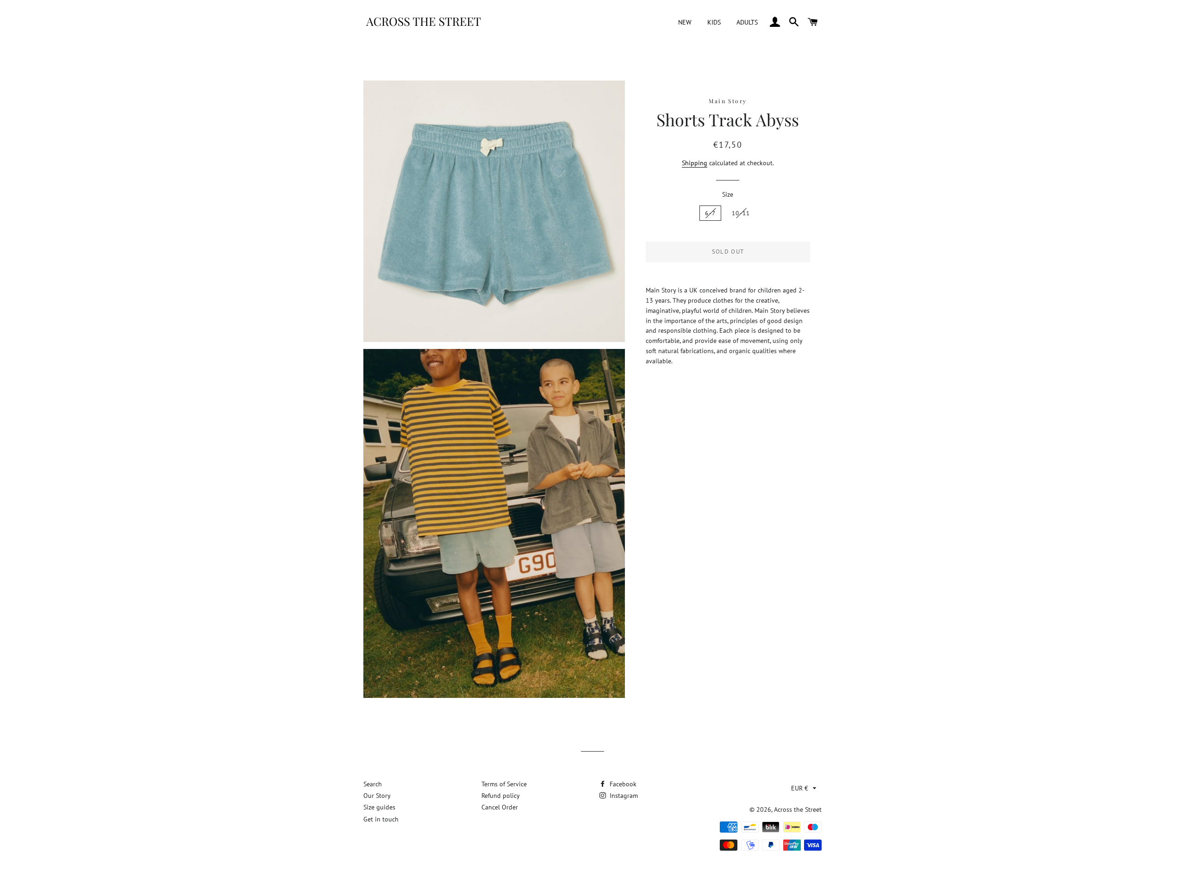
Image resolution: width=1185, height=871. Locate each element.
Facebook (622, 784)
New (685, 22)
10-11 (741, 213)
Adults (747, 22)
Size (727, 194)
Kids (714, 22)
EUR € (799, 788)
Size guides (379, 807)
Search (372, 784)
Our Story (377, 795)
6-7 (710, 213)
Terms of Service (504, 784)
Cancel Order (499, 807)
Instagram (623, 795)
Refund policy (500, 795)
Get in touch (381, 819)
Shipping (694, 163)
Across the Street (798, 809)
